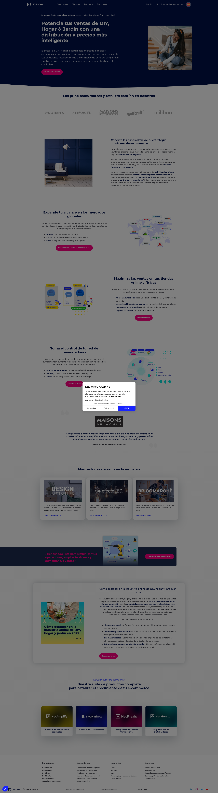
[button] (5, 789)
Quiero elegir (109, 408)
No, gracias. (91, 408)
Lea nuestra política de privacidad (96, 400)
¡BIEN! (126, 408)
